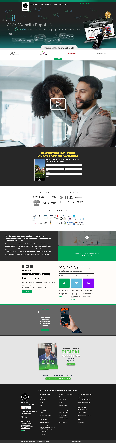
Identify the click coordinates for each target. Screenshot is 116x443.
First (47, 170)
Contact (66, 4)
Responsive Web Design (81, 396)
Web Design (47, 4)
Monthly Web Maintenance (81, 414)
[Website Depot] (25, 397)
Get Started (27, 291)
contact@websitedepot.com (26, 413)
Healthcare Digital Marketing (63, 415)
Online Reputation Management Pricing (84, 415)
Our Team (41, 397)
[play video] (58, 104)
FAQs (41, 405)
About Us (41, 396)
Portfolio (61, 4)
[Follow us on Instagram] (25, 404)
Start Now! (58, 58)
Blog (40, 407)
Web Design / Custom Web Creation (83, 399)
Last (65, 170)
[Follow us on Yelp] (26, 404)
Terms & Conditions (80, 422)
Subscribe (23, 430)
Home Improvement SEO (63, 417)
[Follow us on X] (23, 404)
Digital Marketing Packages (82, 409)
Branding (60, 402)
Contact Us (61, 424)
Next (47, 176)
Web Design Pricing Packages (82, 412)
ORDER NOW (70, 364)
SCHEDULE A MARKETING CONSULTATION (58, 378)
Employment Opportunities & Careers (46, 415)
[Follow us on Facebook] (22, 404)
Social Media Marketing (62, 399)
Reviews (55, 4)
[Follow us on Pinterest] (33, 404)
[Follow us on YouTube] (29, 404)
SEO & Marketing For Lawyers (64, 412)
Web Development (80, 397)
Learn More (60, 296)
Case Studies (42, 414)
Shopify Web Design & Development (83, 402)
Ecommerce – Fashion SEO (63, 418)
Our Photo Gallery (43, 399)
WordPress (79, 400)
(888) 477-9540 (84, 3)
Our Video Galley (42, 400)
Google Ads (61, 400)
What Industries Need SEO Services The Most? (48, 427)
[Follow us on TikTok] (30, 404)
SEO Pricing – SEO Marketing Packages (84, 410)
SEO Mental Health (62, 414)
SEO (42, 4)
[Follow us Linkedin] (32, 404)
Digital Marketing (34, 4)
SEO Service (74, 441)
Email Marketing (61, 407)
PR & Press (42, 402)
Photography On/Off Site (63, 405)
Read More (45, 329)
